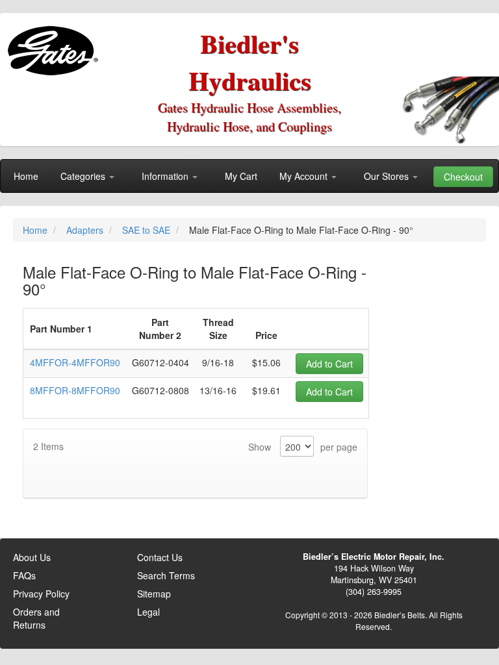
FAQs (24, 575)
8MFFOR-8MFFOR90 (75, 390)
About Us (32, 557)
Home (36, 229)
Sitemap (154, 593)
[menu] (249, 176)
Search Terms (166, 575)
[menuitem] (26, 176)
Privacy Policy (41, 593)
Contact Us (160, 557)
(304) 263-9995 (374, 591)
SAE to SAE (147, 229)
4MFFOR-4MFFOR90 (75, 362)
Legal (148, 611)
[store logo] (55, 46)
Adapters (86, 229)
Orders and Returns (36, 618)
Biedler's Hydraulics (249, 61)
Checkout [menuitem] (463, 176)
